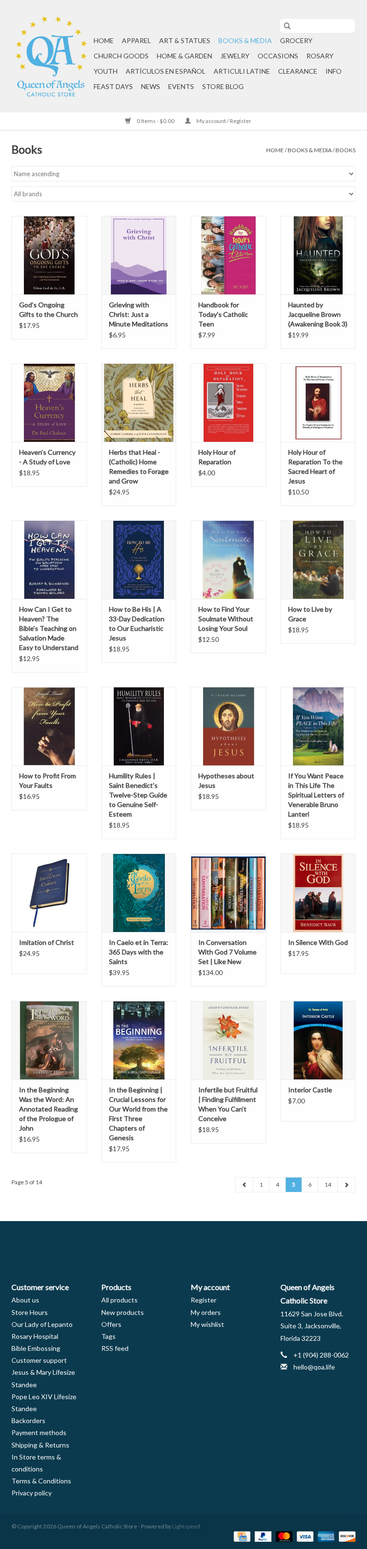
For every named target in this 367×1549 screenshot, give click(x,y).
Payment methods (38, 1432)
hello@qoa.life (314, 1367)
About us (25, 1300)
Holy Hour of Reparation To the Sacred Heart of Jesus (315, 466)
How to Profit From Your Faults (47, 780)
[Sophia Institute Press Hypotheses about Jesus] (228, 726)
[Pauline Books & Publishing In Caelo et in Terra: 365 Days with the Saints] (139, 892)
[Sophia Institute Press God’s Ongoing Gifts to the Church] (49, 255)
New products (122, 1312)
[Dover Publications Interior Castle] (318, 1040)
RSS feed (115, 1348)
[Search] (284, 26)
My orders (206, 1312)
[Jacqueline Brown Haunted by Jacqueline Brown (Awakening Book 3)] (318, 255)
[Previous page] (244, 1185)
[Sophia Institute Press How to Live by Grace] (318, 559)
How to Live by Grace (310, 614)
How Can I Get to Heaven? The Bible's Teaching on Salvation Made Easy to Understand (48, 628)
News (150, 86)
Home (104, 40)
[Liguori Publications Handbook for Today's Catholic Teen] (228, 255)
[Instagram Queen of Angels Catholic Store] (217, 1243)
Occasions (278, 56)
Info (333, 71)
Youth (106, 71)
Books (345, 150)
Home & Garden (184, 56)
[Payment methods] (240, 1535)
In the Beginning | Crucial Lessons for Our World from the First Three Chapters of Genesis (138, 1114)
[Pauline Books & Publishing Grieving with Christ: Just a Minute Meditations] (139, 255)
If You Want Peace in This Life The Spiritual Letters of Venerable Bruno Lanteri (316, 795)
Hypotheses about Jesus (226, 780)
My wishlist (207, 1324)
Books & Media (245, 40)
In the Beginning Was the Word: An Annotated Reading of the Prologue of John (48, 1109)
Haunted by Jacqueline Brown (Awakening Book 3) (317, 314)
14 (327, 1184)
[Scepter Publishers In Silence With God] (318, 892)
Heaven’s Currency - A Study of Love (47, 457)
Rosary (320, 56)
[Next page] (346, 1185)
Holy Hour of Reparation (217, 457)
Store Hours (29, 1312)
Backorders (28, 1420)
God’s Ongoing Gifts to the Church (48, 309)
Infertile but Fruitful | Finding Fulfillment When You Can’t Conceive (228, 1104)
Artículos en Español (165, 71)
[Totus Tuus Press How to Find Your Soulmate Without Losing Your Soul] (228, 559)
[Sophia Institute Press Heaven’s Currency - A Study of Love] (49, 402)
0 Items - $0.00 (155, 120)
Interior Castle (310, 1090)
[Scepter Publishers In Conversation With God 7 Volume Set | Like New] (228, 892)
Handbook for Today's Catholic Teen (223, 314)
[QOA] (51, 56)
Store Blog (223, 86)
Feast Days (113, 86)
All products (119, 1300)
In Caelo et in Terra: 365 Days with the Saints (138, 951)
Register (203, 1300)
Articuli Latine (242, 71)
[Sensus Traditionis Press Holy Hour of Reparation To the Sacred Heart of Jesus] (318, 402)
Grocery (296, 40)
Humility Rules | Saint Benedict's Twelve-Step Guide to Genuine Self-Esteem (138, 795)
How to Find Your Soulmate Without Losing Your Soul (225, 618)
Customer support (39, 1360)
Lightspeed (186, 1526)
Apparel (136, 40)
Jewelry (234, 56)
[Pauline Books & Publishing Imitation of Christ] (49, 892)
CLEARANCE (297, 71)
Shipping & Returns (40, 1445)
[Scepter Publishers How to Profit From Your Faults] (49, 726)
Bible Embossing (35, 1348)
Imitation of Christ (46, 942)
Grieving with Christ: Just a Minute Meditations (138, 314)
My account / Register (223, 120)
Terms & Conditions (41, 1481)
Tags (108, 1336)
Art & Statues (184, 40)
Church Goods (121, 56)
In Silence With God (318, 942)
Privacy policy (31, 1493)
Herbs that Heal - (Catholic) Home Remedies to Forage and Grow (139, 466)
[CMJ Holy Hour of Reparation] (228, 402)
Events (181, 86)
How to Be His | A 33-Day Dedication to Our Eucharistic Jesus (136, 623)
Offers (111, 1324)
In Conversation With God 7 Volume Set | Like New (227, 951)
